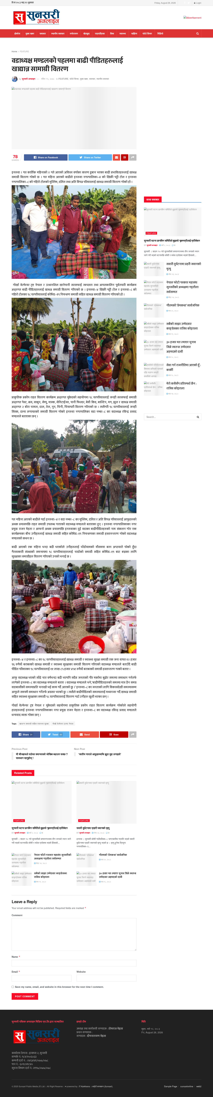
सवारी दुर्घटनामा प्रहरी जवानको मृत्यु (93, 828)
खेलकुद (86, 33)
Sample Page (170, 1086)
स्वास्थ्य (122, 33)
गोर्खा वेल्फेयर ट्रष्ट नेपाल (63, 723)
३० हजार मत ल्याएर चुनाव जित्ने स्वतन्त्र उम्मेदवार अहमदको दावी (117, 875)
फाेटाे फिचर (147, 33)
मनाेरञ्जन (74, 33)
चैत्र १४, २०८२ (41, 863)
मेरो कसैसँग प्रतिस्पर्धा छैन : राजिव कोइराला (181, 386)
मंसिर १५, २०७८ (47, 78)
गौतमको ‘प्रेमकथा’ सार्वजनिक (113, 855)
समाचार (43, 33)
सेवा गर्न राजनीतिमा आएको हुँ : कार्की (183, 368)
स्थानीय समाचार (57, 33)
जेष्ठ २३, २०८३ (98, 832)
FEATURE (24, 51)
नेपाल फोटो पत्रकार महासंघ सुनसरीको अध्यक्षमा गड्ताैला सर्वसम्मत (52, 857)
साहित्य (134, 33)
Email (16, 971)
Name (16, 956)
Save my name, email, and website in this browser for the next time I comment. (59, 986)
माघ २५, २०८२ (106, 859)
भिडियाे (160, 33)
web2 (198, 1086)
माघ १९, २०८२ (41, 881)
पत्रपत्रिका (100, 33)
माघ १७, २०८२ (173, 393)
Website (81, 971)
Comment (17, 915)
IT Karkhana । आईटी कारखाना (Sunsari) (95, 1086)
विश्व (112, 33)
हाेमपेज (17, 33)
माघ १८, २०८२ (106, 881)
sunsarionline (186, 1086)
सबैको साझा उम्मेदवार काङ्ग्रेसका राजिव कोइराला (50, 875)
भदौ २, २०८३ (33, 832)
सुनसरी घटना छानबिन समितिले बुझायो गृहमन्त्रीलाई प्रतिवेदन (40, 828)
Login (198, 2)
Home (14, 51)
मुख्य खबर (30, 33)
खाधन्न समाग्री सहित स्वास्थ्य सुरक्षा (34, 723)
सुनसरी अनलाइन (28, 78)
